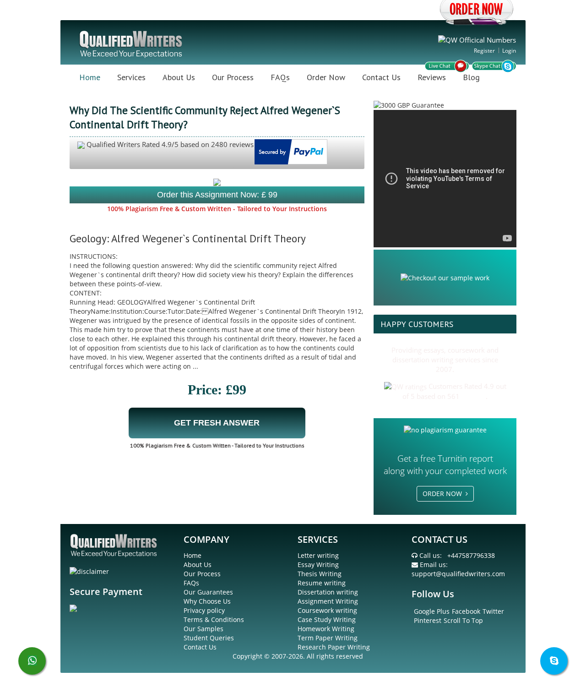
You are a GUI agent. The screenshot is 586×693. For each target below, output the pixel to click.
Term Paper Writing (328, 637)
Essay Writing (318, 564)
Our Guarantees (208, 592)
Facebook (466, 611)
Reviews (432, 77)
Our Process (233, 77)
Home (89, 77)
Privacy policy (204, 610)
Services (131, 77)
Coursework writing (327, 610)
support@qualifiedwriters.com (458, 573)
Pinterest (427, 620)
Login (509, 51)
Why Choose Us (207, 601)
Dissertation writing (328, 592)
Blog (471, 77)
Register (484, 51)
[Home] (131, 43)
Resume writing (322, 582)
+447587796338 (471, 555)
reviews (473, 396)
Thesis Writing (320, 573)
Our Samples (203, 628)
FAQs (280, 77)
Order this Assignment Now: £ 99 (217, 194)
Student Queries (209, 637)
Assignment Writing (328, 601)
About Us (179, 77)
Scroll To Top (463, 620)
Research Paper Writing (334, 647)
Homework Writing (326, 628)
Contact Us (381, 77)
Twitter (493, 611)
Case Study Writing (327, 619)
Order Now (326, 77)
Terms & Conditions (214, 619)
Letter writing (318, 555)
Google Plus (432, 611)
